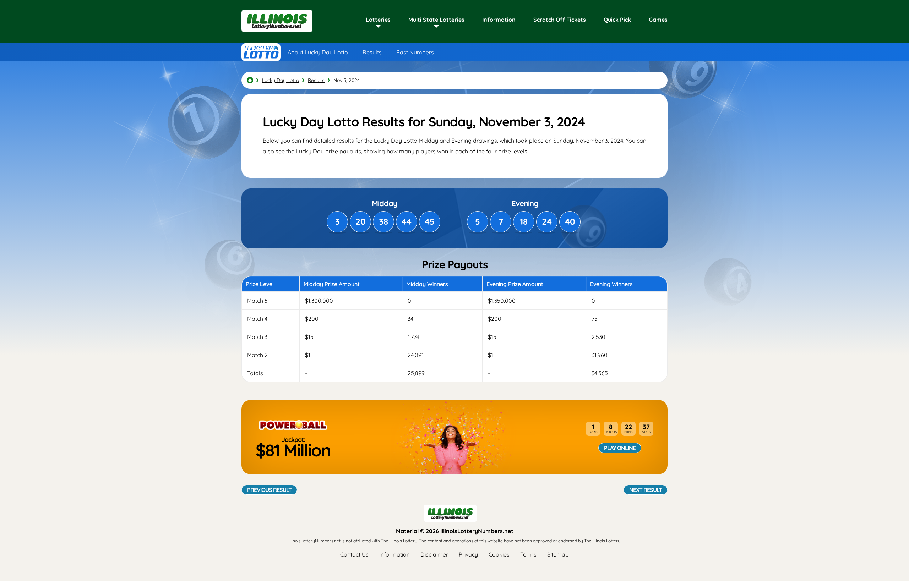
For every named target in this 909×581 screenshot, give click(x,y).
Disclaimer (434, 554)
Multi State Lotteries (436, 19)
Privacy (468, 554)
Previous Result (269, 489)
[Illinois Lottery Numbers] (250, 80)
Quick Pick (617, 19)
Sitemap (558, 554)
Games (658, 19)
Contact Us (354, 554)
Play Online (620, 447)
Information (499, 19)
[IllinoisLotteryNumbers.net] (276, 32)
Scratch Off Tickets (559, 19)
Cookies (499, 554)
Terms (528, 554)
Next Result (645, 489)
